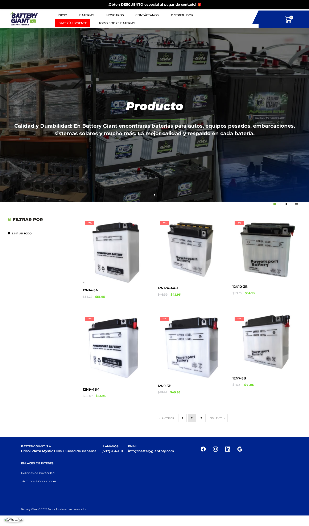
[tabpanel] (154, 115)
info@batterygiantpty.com (151, 451)
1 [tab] (155, 195)
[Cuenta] (305, 19)
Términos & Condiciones (38, 481)
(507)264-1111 (112, 451)
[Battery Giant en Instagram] (215, 449)
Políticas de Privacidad (37, 473)
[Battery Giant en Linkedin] (227, 449)
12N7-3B (239, 378)
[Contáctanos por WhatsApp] (13, 519)
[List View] (296, 204)
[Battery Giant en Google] (239, 449)
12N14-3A (90, 290)
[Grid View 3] (276, 204)
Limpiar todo (22, 233)
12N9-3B (164, 386)
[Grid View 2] (288, 204)
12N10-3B (240, 287)
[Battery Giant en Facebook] (203, 449)
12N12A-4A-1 (168, 288)
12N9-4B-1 (91, 389)
